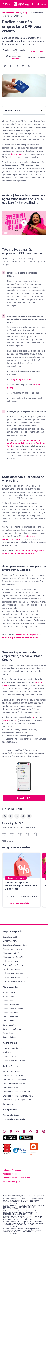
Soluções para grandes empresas (16, 977)
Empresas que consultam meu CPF (17, 1092)
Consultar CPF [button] (24, 798)
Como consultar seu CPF (13, 1076)
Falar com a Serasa (10, 961)
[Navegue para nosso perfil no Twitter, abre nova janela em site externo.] (24, 1131)
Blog (25, 13)
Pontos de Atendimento (12, 1048)
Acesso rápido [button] (12, 110)
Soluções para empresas (13, 973)
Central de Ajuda (9, 1056)
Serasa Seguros (9, 1033)
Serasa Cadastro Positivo (13, 1009)
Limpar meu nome (10, 941)
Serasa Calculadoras (11, 1013)
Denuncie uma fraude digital (14, 1060)
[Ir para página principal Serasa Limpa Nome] (21, 4)
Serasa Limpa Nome (11, 1005)
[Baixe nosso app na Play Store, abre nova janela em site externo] (26, 1139)
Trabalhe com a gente (11, 1182)
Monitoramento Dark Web (13, 957)
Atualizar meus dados (11, 969)
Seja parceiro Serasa (11, 1115)
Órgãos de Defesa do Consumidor (16, 1178)
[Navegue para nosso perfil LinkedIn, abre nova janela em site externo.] (37, 1131)
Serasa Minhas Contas (12, 1029)
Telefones (7, 1052)
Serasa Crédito (9, 993)
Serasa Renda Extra (11, 1017)
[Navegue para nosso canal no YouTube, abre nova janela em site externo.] (17, 1131)
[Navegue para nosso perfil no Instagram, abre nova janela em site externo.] (4, 1131)
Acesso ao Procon (10, 1174)
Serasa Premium (9, 997)
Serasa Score (8, 1001)
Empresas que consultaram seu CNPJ (18, 1096)
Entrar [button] (43, 4)
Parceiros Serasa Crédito (13, 965)
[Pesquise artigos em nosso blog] (32, 4)
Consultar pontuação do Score (15, 945)
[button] (4, 65)
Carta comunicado (10, 1088)
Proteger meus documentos (14, 1084)
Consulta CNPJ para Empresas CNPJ (17, 1100)
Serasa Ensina (8, 1021)
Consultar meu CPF (10, 937)
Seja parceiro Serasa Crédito (14, 1119)
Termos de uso (9, 1104)
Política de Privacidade (12, 1170)
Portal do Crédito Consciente (14, 1080)
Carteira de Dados (10, 1037)
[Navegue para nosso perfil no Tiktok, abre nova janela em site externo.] (11, 1131)
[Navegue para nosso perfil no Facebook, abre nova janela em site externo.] (30, 1131)
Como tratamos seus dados (14, 981)
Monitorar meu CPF (11, 953)
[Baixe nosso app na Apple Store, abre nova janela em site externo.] (10, 1139)
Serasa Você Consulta (11, 1025)
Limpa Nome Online (11, 13)
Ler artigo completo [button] (19, 903)
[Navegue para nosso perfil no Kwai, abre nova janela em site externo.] (43, 1131)
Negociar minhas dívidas (13, 949)
